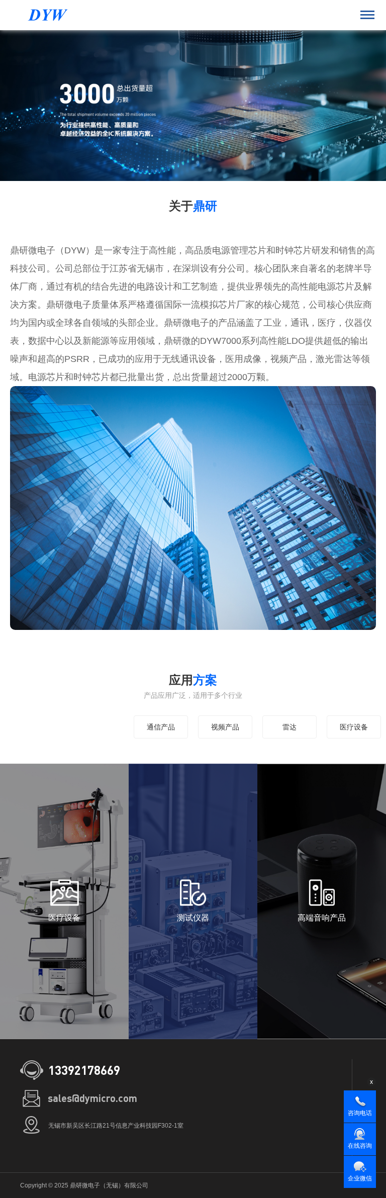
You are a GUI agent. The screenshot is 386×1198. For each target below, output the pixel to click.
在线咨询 (360, 1145)
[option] (193, 105)
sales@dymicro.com (92, 1098)
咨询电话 (360, 1113)
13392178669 (84, 1070)
